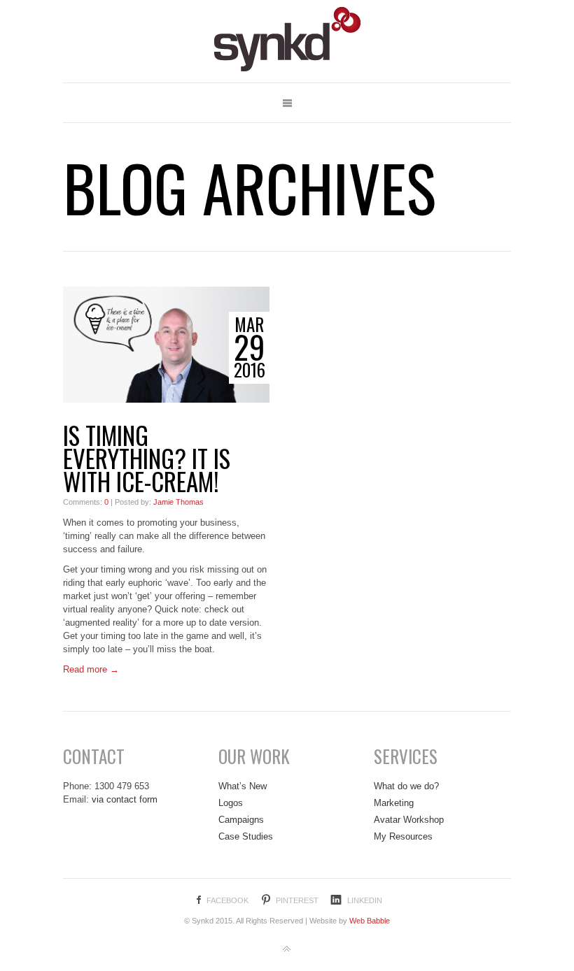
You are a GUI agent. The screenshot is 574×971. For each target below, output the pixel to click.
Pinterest (297, 900)
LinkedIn (364, 900)
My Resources (403, 836)
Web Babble (369, 920)
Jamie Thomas (178, 502)
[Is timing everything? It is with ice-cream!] (166, 345)
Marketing (394, 803)
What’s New (242, 786)
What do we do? (406, 786)
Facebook (227, 900)
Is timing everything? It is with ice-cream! (146, 458)
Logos (230, 803)
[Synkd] (287, 41)
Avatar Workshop (409, 819)
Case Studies (245, 836)
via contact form (125, 799)
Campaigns (241, 819)
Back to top (287, 949)
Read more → (91, 669)
